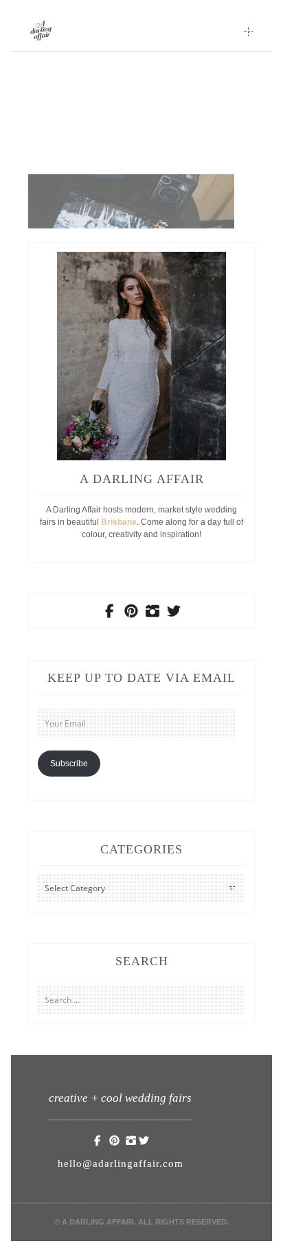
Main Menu (249, 31)
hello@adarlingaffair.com (120, 1163)
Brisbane (119, 522)
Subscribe (69, 763)
